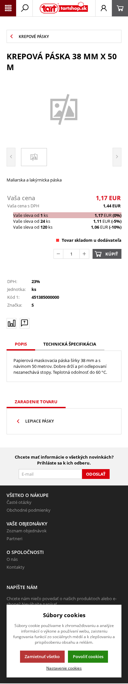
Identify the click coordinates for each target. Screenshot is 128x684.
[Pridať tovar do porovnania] (11, 323)
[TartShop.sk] (64, 8)
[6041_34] (64, 109)
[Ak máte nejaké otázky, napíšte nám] (25, 323)
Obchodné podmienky (29, 510)
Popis (21, 344)
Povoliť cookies (88, 656)
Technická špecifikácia (69, 344)
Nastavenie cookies (64, 668)
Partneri (14, 539)
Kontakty (16, 567)
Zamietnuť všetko (42, 656)
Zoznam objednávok (27, 531)
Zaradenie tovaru (36, 402)
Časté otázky (19, 502)
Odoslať (96, 474)
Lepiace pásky (39, 421)
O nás (12, 559)
